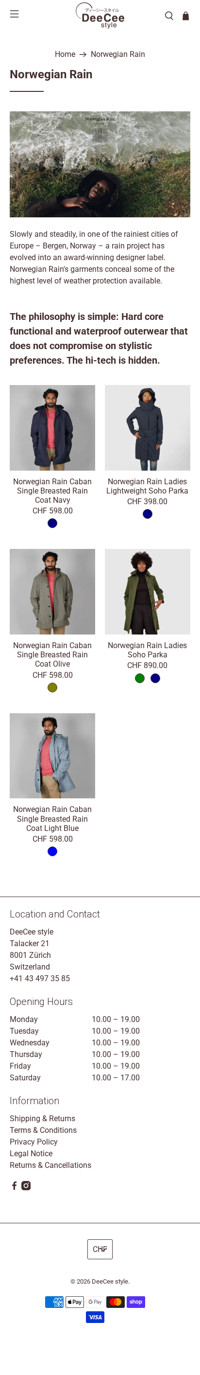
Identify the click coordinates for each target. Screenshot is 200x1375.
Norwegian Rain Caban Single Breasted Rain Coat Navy (52, 491)
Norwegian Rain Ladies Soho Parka (147, 650)
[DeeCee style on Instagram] (26, 1187)
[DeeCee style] (100, 15)
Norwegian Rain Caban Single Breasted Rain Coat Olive (52, 655)
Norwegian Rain (118, 54)
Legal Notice (31, 1153)
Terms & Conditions (43, 1130)
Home (65, 54)
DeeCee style (110, 1281)
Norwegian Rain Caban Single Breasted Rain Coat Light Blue (52, 818)
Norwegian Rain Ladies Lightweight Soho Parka (147, 486)
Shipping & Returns (42, 1118)
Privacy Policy (34, 1141)
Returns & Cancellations (50, 1165)
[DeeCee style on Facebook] (14, 1187)
